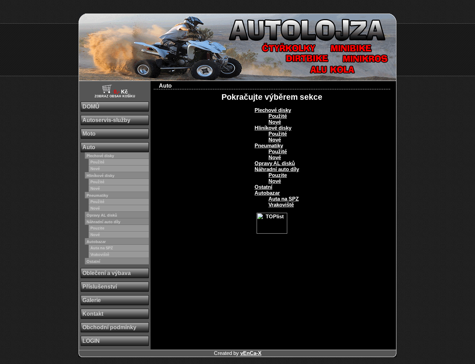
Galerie (91, 300)
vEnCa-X (250, 353)
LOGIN (91, 341)
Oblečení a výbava (106, 273)
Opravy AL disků (102, 215)
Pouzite (97, 228)
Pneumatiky (97, 195)
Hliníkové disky (100, 175)
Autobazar (96, 242)
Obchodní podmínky (109, 327)
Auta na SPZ (101, 248)
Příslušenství (99, 287)
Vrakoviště (99, 254)
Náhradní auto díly (103, 222)
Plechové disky (100, 156)
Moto (89, 134)
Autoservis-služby (106, 120)
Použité (97, 162)
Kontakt (92, 314)
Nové (95, 169)
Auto (88, 147)
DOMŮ (90, 107)
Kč (115, 93)
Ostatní (93, 261)
